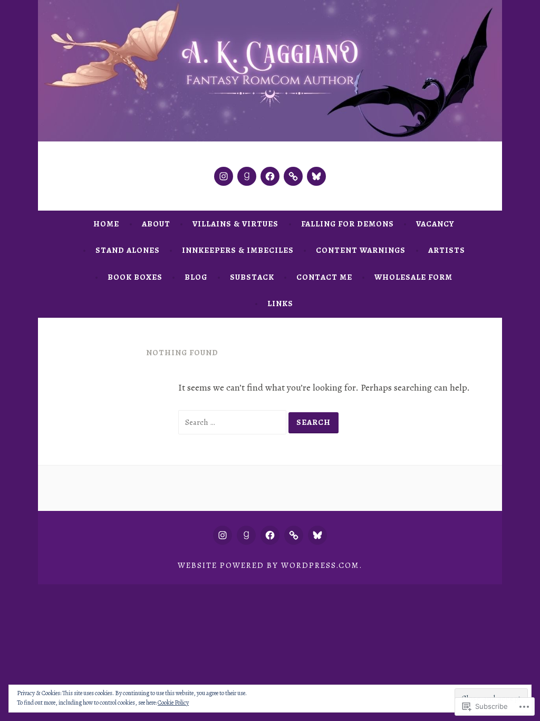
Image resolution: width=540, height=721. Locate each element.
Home (106, 224)
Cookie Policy (173, 702)
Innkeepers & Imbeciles (238, 250)
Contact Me (324, 277)
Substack (252, 277)
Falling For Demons (347, 224)
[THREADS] (293, 535)
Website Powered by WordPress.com (268, 565)
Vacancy (435, 224)
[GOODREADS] (246, 535)
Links (280, 303)
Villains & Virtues (235, 224)
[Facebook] (270, 176)
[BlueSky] (316, 176)
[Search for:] (233, 421)
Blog (196, 277)
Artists (446, 250)
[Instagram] (223, 176)
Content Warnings (361, 250)
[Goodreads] (247, 176)
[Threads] (293, 176)
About (156, 224)
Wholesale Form (413, 277)
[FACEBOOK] (270, 535)
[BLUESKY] (317, 535)
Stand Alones (127, 250)
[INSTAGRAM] (222, 535)
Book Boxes (135, 277)
